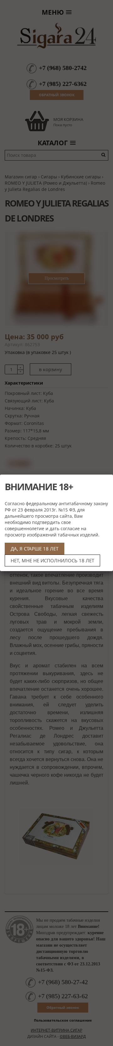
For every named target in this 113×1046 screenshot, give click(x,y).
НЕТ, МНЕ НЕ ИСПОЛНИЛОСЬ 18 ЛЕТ (52, 560)
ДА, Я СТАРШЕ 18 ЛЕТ (34, 548)
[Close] (105, 481)
